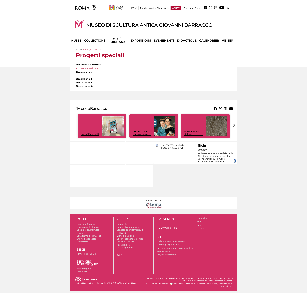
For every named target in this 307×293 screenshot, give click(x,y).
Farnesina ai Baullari (87, 253)
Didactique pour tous (168, 244)
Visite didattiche (125, 235)
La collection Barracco (87, 230)
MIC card (121, 233)
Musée (76, 40)
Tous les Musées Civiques (153, 8)
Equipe (80, 233)
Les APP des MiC (90, 134)
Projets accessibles (87, 68)
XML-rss (229, 286)
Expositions (140, 40)
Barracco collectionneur (88, 227)
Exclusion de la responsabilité (195, 284)
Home (79, 49)
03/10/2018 (215, 156)
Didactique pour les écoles (171, 241)
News (200, 221)
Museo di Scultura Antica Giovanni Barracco (150, 25)
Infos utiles (122, 224)
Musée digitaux (118, 40)
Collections (94, 40)
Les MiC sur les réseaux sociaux (141, 132)
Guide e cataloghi (126, 241)
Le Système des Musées (88, 235)
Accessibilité (123, 244)
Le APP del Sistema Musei (130, 239)
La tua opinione (125, 247)
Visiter (227, 40)
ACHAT (175, 8)
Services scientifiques (87, 263)
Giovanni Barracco (85, 224)
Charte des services (86, 239)
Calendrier (209, 40)
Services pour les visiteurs (130, 230)
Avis (199, 225)
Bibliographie (83, 268)
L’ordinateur (82, 271)
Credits (213, 284)
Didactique (187, 40)
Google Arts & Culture (191, 132)
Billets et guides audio (128, 227)
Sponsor (201, 228)
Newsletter (82, 241)
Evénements (164, 40)
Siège (80, 249)
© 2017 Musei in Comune (157, 284)
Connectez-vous (191, 8)
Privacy (176, 284)
